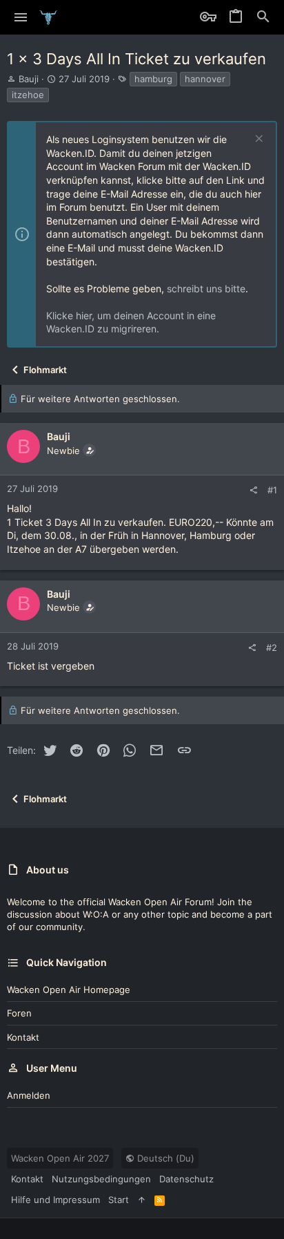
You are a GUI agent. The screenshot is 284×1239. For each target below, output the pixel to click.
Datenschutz (186, 1178)
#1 (272, 489)
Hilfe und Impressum (55, 1199)
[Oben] (141, 1199)
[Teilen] (253, 490)
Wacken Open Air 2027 (60, 1158)
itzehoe (28, 94)
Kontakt (23, 1037)
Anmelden (28, 1095)
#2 (271, 647)
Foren (19, 1013)
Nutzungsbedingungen (101, 1178)
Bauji (29, 78)
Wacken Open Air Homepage (68, 989)
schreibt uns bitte (206, 288)
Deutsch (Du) (164, 1158)
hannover (205, 78)
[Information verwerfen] (257, 140)
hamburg (153, 78)
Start (118, 1199)
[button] (21, 17)
